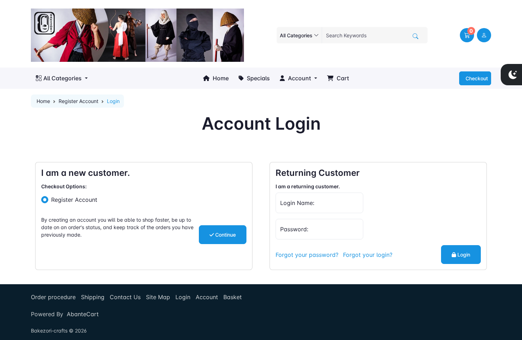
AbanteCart (83, 314)
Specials (257, 78)
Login (463, 255)
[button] (467, 35)
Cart (342, 78)
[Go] (415, 36)
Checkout (476, 78)
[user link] (484, 35)
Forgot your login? (367, 254)
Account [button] (299, 78)
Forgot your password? (307, 254)
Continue (225, 235)
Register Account (78, 101)
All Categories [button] (62, 78)
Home (220, 78)
